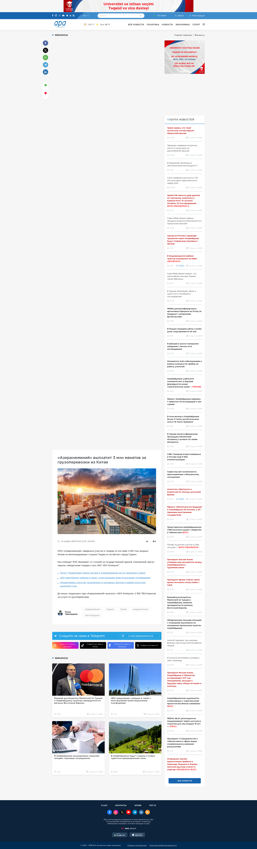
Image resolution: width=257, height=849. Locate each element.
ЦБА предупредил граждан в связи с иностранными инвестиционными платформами (105, 577)
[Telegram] (67, 15)
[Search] (141, 16)
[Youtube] (63, 15)
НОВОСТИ (167, 24)
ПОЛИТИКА (153, 24)
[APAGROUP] (128, 828)
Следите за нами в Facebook (122, 645)
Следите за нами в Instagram (67, 645)
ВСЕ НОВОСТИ (136, 24)
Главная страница (183, 35)
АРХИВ (137, 805)
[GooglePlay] (119, 835)
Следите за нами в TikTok (95, 645)
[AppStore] (137, 835)
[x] (122, 812)
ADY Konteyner (92, 615)
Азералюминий (92, 609)
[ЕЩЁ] (202, 24)
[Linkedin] (70, 15)
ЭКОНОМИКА (182, 24)
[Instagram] (56, 15)
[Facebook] (52, 15)
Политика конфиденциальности (163, 845)
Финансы (200, 35)
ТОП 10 (152, 805)
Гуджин (110, 609)
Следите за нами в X (149, 645)
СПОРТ (196, 24)
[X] (59, 15)
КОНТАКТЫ (120, 805)
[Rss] (74, 15)
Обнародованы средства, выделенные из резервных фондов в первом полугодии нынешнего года (103, 584)
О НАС (104, 805)
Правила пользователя (137, 845)
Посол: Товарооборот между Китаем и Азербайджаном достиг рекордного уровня (102, 573)
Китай (123, 609)
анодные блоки (140, 609)
